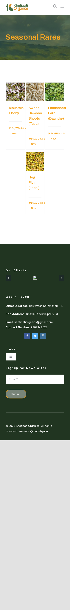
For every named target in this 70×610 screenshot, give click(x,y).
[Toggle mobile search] (55, 6)
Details (20, 128)
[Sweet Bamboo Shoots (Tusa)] (35, 92)
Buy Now (13, 131)
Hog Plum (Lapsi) (34, 182)
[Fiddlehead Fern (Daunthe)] (54, 92)
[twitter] (35, 336)
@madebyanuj (39, 431)
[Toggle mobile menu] (62, 6)
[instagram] (43, 336)
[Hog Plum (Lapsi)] (35, 161)
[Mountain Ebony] (15, 92)
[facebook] (27, 336)
